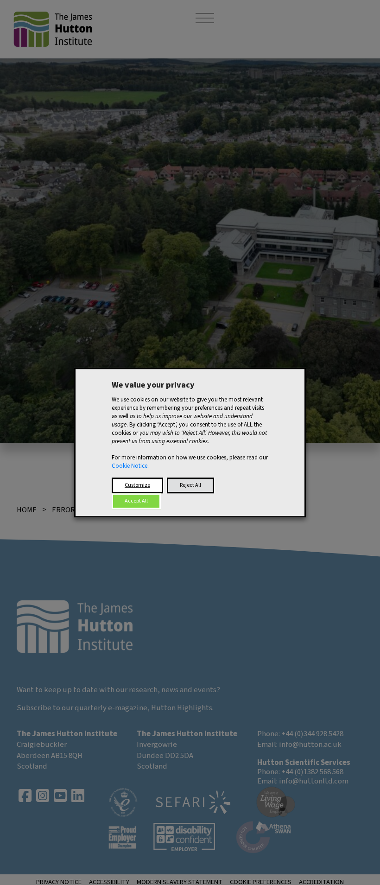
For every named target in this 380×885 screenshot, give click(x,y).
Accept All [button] (136, 501)
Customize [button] (137, 485)
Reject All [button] (190, 485)
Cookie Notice (129, 466)
